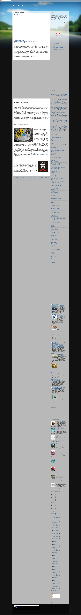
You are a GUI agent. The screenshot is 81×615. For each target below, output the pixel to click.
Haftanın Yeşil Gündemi (19, 100)
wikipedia (59, 126)
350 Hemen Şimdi (54, 184)
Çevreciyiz (53, 262)
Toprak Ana (53, 151)
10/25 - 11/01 (56, 533)
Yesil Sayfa (53, 255)
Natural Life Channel (55, 206)
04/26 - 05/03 (56, 569)
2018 (53, 500)
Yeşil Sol (52, 225)
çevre (56, 99)
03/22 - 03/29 (56, 575)
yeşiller (60, 131)
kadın (65, 115)
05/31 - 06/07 (56, 563)
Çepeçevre (53, 259)
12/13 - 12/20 (56, 522)
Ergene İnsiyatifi (54, 174)
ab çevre (57, 94)
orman (54, 121)
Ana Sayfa (32, 177)
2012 (53, 510)
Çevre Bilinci (53, 215)
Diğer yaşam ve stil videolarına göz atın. (30, 41)
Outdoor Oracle (54, 179)
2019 (53, 499)
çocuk (66, 102)
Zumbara (53, 154)
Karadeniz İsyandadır (55, 201)
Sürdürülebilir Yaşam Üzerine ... (58, 325)
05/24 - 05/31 (56, 564)
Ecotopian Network (54, 209)
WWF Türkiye (53, 256)
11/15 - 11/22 (55, 528)
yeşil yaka (55, 131)
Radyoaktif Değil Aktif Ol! (61, 354)
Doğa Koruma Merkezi (55, 172)
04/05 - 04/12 (56, 572)
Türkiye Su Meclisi (54, 211)
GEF (59, 108)
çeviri (52, 99)
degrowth (57, 103)
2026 (53, 492)
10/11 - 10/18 (56, 536)
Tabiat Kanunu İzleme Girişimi (56, 185)
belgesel (57, 96)
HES (53, 112)
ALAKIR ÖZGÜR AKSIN (19, 40)
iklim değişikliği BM (63, 114)
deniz (61, 103)
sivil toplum (65, 122)
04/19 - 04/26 (56, 571)
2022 (53, 496)
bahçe (63, 95)
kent (59, 116)
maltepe (62, 119)
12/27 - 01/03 (56, 516)
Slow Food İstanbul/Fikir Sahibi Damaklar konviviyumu (58, 388)
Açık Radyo (53, 226)
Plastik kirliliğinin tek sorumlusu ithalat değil (61, 306)
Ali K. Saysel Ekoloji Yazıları (58, 363)
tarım (52, 125)
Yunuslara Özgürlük (55, 176)
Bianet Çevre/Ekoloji (55, 232)
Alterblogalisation (54, 229)
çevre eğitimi (63, 99)
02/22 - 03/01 (56, 580)
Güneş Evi (53, 195)
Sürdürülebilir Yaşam (55, 243)
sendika (60, 122)
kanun (52, 116)
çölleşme (53, 103)
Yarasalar (53, 160)
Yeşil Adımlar (53, 250)
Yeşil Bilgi (53, 252)
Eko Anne (53, 202)
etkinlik (57, 107)
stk (60, 123)
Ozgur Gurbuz (55, 304)
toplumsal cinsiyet (60, 125)
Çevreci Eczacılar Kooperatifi (56, 163)
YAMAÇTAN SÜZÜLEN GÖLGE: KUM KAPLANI (61, 316)
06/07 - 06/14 (56, 561)
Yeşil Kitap (53, 169)
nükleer (54, 120)
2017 (53, 502)
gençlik (62, 108)
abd (61, 94)
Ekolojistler (53, 236)
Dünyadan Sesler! (56, 379)
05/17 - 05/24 (56, 566)
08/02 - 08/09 (56, 550)
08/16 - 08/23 (56, 547)
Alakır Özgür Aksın (18, 14)
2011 (53, 511)
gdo (55, 108)
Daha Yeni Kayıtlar (19, 177)
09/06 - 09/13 (56, 544)
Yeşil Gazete (53, 147)
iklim (57, 112)
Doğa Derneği (53, 235)
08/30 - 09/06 (56, 546)
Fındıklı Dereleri (54, 239)
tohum (55, 125)
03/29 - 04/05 (56, 574)
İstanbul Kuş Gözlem (55, 196)
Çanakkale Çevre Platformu (56, 208)
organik (59, 120)
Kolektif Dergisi (54, 171)
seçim (57, 122)
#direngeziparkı (55, 373)
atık (57, 95)
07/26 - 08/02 (56, 552)
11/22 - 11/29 (55, 527)
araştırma (54, 95)
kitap (62, 116)
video (55, 126)
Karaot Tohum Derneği (55, 146)
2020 (53, 497)
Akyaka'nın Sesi (54, 136)
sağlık (65, 121)
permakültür (60, 121)
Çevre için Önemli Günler (58, 47)
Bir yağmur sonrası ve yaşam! (57, 380)
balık (66, 95)
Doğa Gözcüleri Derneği (55, 182)
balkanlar (53, 96)
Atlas (52, 228)
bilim (65, 96)
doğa (64, 103)
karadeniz (55, 116)
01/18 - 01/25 (56, 586)
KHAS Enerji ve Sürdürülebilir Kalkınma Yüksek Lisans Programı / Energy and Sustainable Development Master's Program (58, 346)
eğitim (56, 104)
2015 (53, 505)
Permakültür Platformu (55, 166)
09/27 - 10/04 (56, 539)
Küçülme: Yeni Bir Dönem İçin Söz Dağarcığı (60, 365)
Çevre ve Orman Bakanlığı (56, 260)
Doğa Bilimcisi (53, 189)
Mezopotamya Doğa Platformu (57, 156)
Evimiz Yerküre (54, 238)
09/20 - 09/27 (56, 541)
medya (65, 119)
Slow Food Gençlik (54, 223)
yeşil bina (62, 128)
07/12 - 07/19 (56, 555)
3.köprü (52, 94)
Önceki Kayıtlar (45, 177)
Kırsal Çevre (53, 242)
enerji (52, 107)
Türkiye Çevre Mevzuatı (55, 249)
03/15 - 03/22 (56, 577)
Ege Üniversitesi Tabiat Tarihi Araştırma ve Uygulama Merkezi (58, 168)
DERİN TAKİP (55, 314)
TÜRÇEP (53, 219)
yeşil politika (56, 130)
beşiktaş (62, 96)
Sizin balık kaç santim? (60, 483)
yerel (62, 127)
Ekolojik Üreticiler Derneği (56, 198)
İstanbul (58, 115)
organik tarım (64, 120)
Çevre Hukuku (54, 175)
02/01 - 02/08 (56, 583)
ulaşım (52, 126)
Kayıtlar (54, 594)
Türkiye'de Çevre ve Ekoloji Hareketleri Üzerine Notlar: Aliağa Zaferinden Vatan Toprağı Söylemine (61, 397)
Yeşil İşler (55, 45)
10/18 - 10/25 (56, 535)
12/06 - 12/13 (56, 524)
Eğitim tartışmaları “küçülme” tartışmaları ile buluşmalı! (57, 335)
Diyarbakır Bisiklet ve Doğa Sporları (57, 137)
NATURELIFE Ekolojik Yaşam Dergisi (58, 181)
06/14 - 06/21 (56, 560)
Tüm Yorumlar (55, 596)
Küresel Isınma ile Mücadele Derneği (58, 150)
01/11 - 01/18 (56, 588)
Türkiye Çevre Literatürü (58, 31)
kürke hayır (54, 119)
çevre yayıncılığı (62, 101)
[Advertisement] (31, 79)
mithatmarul (54, 372)
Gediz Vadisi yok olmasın (56, 157)
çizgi (62, 102)
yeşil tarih (62, 130)
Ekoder (52, 143)
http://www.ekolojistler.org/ (42, 154)
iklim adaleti (61, 112)
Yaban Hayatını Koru (55, 192)
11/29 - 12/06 (56, 525)
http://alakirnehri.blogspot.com (20, 55)
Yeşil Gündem (18, 5)
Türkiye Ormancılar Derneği (56, 158)
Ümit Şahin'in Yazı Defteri (57, 394)
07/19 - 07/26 (56, 553)
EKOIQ (52, 191)
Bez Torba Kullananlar (55, 188)
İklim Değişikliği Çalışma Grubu (57, 216)
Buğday (52, 233)
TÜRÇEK (53, 248)
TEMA (52, 246)
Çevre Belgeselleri (59, 443)
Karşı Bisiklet (53, 153)
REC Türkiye (53, 245)
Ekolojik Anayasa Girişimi (55, 164)
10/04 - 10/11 (56, 538)
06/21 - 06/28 (56, 558)
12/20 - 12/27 (56, 521)
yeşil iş (63, 129)
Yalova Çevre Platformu (55, 194)
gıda (56, 109)
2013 (53, 508)
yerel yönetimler (57, 128)
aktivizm (65, 94)
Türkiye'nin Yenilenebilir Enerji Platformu (58, 218)
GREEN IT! (54, 353)
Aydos (60, 95)
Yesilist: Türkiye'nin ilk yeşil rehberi (57, 178)
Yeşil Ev (52, 199)
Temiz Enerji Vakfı (54, 161)
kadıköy (61, 115)
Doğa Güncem (55, 333)
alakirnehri (20, 41)
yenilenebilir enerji (54, 127)
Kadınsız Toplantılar (60, 428)
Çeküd (52, 258)
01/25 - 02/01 (56, 585)
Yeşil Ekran (53, 253)
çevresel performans (57, 102)
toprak (65, 125)
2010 (53, 513)
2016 (53, 503)
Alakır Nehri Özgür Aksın (55, 212)
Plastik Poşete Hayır (60, 475)
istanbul (53, 115)
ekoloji (61, 104)
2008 (53, 590)
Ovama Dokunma (54, 186)
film (52, 108)
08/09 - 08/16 (56, 549)
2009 (53, 514)
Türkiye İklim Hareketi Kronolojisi (59, 49)
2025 (53, 494)
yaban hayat (64, 126)
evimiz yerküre (64, 107)
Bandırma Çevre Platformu (56, 205)
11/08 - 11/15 (55, 530)
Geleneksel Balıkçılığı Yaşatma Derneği (58, 144)
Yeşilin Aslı (53, 141)
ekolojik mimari (58, 105)
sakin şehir (52, 122)
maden (58, 119)
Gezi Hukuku (53, 140)
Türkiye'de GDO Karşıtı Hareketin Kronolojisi (60, 467)
